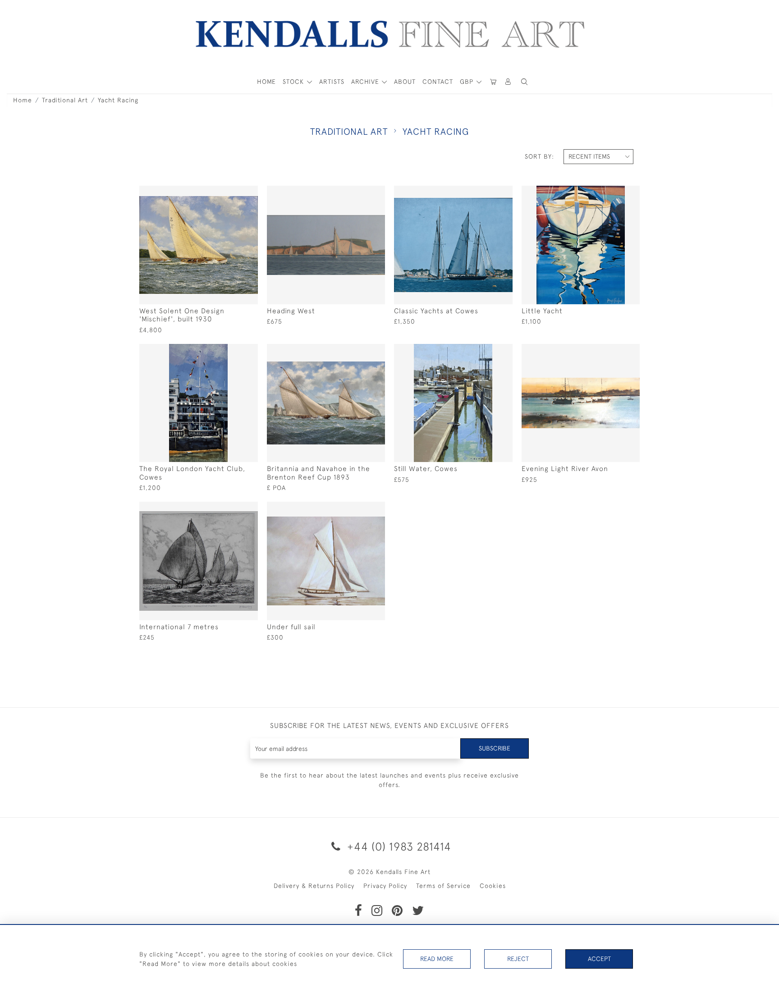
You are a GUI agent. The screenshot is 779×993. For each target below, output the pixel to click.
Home (22, 100)
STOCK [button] (294, 81)
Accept (599, 958)
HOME (266, 81)
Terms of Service (443, 885)
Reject (518, 958)
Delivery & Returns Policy (314, 885)
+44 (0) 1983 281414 (397, 846)
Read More (437, 958)
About (405, 81)
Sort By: (539, 156)
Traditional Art (65, 100)
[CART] (493, 82)
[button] (524, 82)
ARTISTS (331, 81)
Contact (437, 81)
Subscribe (494, 748)
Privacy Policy (385, 885)
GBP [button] (468, 81)
